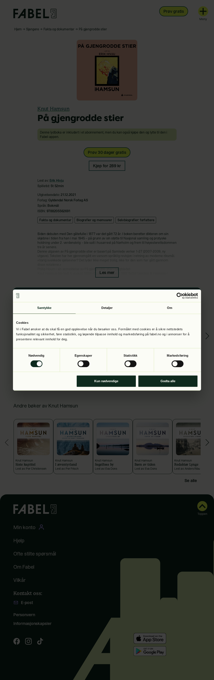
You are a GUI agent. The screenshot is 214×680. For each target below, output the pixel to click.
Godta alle (167, 381)
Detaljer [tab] (107, 308)
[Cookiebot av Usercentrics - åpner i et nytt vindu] (179, 296)
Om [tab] (169, 308)
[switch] (83, 363)
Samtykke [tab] (44, 308)
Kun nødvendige (106, 381)
